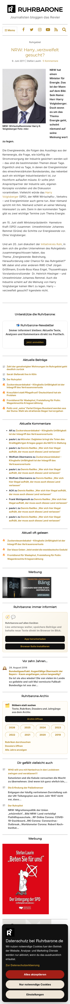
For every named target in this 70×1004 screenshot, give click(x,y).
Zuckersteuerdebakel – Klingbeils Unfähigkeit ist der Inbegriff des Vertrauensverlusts (36, 386)
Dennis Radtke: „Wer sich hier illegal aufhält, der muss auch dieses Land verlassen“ (36, 482)
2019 (58, 734)
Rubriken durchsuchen (18, 742)
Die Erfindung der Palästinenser (25, 787)
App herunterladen (35, 638)
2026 (12, 727)
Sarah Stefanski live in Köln (22, 374)
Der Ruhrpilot (14, 379)
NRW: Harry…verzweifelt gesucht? (35, 52)
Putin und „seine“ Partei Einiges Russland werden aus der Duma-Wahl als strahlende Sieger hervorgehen (36, 409)
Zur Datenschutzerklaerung (23, 965)
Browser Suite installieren (35, 646)
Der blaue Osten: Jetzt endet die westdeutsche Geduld (37, 549)
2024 (43, 727)
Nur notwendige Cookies (35, 984)
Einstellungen (35, 994)
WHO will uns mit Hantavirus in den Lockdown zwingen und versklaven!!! (33, 771)
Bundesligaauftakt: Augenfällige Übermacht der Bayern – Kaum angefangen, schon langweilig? (36, 672)
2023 (58, 727)
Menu (11, 30)
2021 (27, 734)
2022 (12, 734)
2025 (27, 727)
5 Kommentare (50, 60)
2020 (43, 734)
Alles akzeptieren (35, 974)
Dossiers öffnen (14, 746)
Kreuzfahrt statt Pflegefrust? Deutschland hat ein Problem (34, 394)
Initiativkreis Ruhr (51, 244)
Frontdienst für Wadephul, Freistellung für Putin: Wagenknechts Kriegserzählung (34, 401)
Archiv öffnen (35, 719)
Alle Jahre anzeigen (16, 749)
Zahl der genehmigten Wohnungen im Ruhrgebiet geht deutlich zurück (37, 368)
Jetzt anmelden (35, 342)
